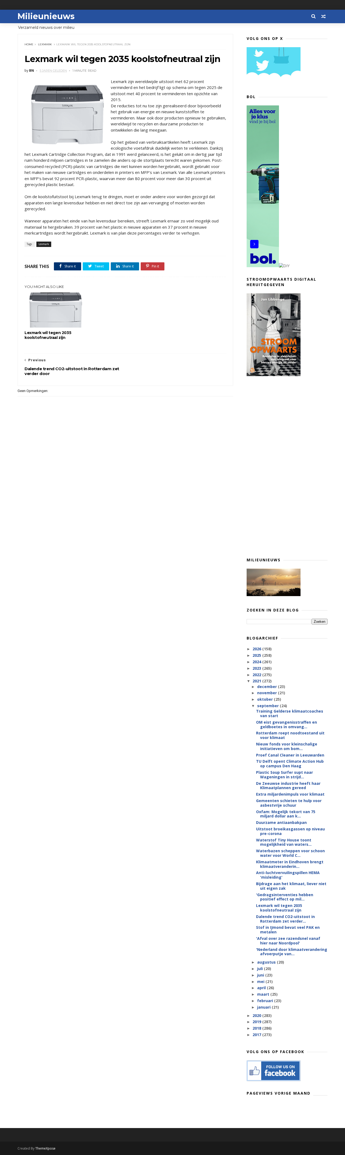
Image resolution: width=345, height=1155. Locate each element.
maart (263, 994)
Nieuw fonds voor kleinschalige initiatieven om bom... (286, 746)
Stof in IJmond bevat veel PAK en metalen (288, 929)
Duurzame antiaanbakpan (281, 822)
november (267, 692)
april (262, 987)
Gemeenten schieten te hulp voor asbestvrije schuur (289, 803)
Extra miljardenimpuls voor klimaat (290, 794)
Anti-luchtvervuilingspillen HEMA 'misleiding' (288, 875)
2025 (257, 655)
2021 (257, 680)
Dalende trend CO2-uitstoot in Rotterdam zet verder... (285, 919)
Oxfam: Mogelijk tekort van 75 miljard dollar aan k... (285, 814)
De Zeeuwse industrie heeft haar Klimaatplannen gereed (288, 785)
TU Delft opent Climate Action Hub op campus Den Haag (290, 763)
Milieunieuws (46, 16)
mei (261, 981)
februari (265, 1000)
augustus (267, 962)
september (268, 705)
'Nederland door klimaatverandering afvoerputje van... (291, 952)
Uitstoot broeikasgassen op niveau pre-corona (290, 831)
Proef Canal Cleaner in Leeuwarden (290, 755)
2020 (257, 1015)
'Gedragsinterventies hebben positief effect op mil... (284, 897)
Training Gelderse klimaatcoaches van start (289, 713)
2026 (257, 648)
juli (260, 968)
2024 (257, 661)
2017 (257, 1034)
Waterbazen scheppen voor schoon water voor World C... (290, 853)
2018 (257, 1028)
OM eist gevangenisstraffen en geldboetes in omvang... (286, 724)
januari (264, 1007)
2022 (257, 674)
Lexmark (45, 44)
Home (29, 44)
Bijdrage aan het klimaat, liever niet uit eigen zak (291, 886)
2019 (257, 1021)
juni (261, 975)
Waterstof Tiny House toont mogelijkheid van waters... (284, 842)
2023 (257, 668)
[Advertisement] (287, 466)
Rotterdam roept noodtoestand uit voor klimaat (290, 735)
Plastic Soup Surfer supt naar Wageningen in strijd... (284, 774)
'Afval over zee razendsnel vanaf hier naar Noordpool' (288, 941)
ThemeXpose (45, 1148)
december (267, 686)
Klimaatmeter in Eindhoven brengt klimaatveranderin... (289, 864)
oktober (265, 699)
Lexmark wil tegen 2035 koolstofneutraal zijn (48, 335)
